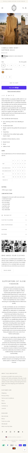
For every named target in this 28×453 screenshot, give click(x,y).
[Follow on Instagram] (10, 432)
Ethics (3, 419)
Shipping (4, 393)
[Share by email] (13, 95)
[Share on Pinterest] (11, 95)
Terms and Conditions (8, 398)
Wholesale (4, 424)
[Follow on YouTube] (18, 432)
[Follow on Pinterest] (14, 432)
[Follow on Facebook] (2, 432)
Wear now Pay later (7, 426)
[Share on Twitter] (9, 95)
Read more (7, 270)
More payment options (14, 91)
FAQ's (3, 401)
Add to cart (14, 83)
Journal (4, 408)
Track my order (6, 421)
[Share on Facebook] (6, 95)
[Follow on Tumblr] (22, 432)
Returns (4, 403)
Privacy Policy (5, 395)
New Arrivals (5, 416)
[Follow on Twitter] (6, 432)
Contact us (5, 406)
